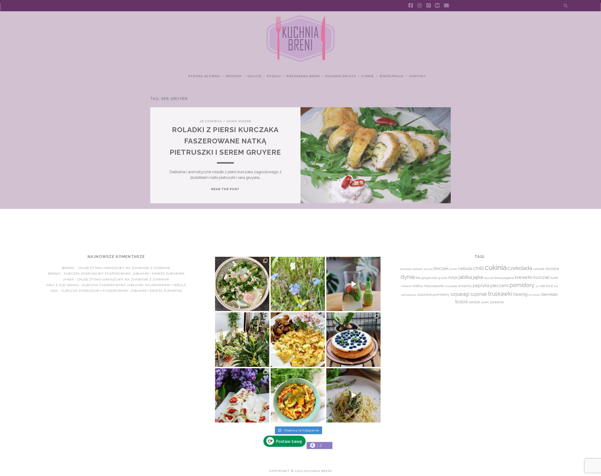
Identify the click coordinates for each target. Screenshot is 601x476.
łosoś (461, 301)
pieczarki (499, 285)
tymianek (534, 294)
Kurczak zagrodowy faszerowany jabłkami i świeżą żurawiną (124, 273)
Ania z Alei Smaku (62, 285)
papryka (481, 285)
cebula (465, 268)
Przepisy (234, 76)
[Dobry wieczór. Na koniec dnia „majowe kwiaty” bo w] (298, 284)
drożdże (552, 269)
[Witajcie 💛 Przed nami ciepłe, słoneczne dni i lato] (353, 284)
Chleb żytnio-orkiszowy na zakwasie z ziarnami (124, 268)
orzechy (465, 286)
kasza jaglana (504, 278)
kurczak (541, 277)
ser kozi (546, 286)
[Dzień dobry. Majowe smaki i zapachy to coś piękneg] (242, 395)
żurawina (497, 302)
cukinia (495, 267)
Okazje (254, 76)
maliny (417, 286)
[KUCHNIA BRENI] (300, 60)
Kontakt (417, 76)
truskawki (500, 294)
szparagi (460, 294)
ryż (537, 286)
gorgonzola (429, 278)
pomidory (522, 285)
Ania (54, 290)
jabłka (465, 277)
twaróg (520, 294)
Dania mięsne (239, 121)
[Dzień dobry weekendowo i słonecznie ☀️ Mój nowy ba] (242, 339)
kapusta (488, 277)
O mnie (367, 76)
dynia (408, 276)
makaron (406, 286)
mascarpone (434, 286)
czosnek (538, 269)
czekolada (519, 268)
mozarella (451, 286)
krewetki (523, 277)
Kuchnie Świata (340, 76)
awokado (405, 269)
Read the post (225, 189)
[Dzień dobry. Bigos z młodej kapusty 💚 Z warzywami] (298, 395)
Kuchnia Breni (300, 225)
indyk (453, 277)
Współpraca (391, 76)
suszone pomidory (433, 294)
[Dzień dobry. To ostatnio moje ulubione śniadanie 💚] (242, 284)
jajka (478, 277)
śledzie (474, 302)
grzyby (442, 278)
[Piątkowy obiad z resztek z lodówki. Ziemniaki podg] (298, 339)
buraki (453, 269)
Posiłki (274, 76)
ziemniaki (549, 294)
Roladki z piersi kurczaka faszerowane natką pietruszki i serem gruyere (225, 141)
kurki (554, 278)
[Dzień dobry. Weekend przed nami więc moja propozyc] (353, 339)
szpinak (478, 294)
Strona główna (204, 76)
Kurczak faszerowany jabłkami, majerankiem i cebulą (134, 285)
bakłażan (417, 269)
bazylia (428, 269)
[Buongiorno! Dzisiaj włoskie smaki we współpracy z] (353, 395)
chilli (478, 268)
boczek (441, 268)
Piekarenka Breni (303, 76)
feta (418, 278)
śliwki (485, 302)
